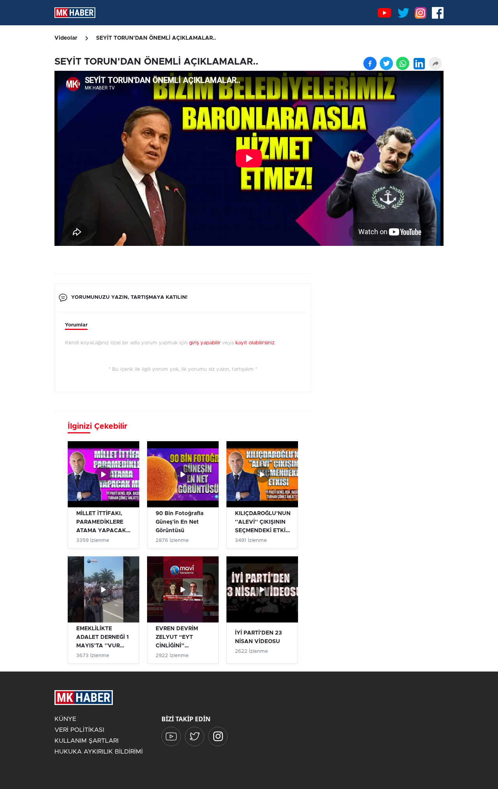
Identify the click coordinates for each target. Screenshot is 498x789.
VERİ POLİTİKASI (79, 730)
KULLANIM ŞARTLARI (86, 741)
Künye (65, 719)
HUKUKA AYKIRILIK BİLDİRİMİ (98, 752)
